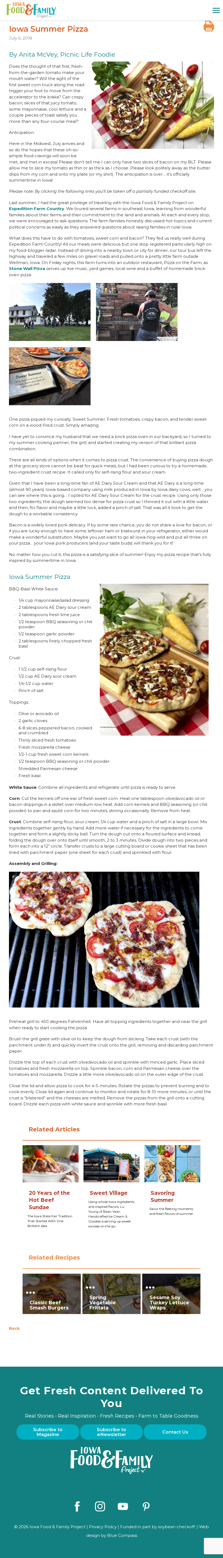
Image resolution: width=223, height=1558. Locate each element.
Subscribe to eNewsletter (111, 1432)
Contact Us (175, 1432)
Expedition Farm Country (36, 208)
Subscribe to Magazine (48, 1432)
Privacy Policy (103, 1526)
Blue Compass (122, 1535)
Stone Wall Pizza (27, 268)
